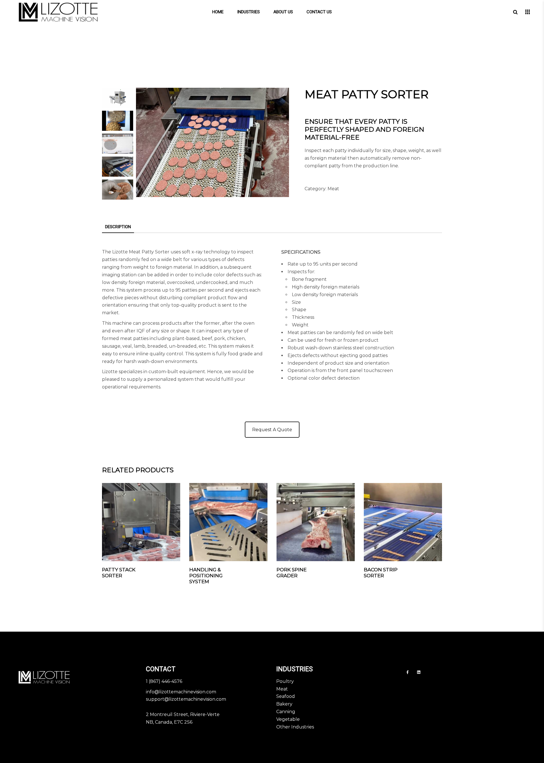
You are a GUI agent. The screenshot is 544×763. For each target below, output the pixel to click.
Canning (285, 711)
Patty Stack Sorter (118, 572)
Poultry (285, 681)
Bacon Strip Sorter (381, 572)
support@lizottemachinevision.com (186, 699)
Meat (333, 188)
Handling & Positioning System (206, 575)
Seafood (285, 696)
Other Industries (295, 727)
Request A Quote (272, 429)
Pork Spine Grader (292, 572)
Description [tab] (118, 226)
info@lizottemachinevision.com (181, 691)
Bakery (284, 704)
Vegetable (288, 719)
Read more (166, 570)
